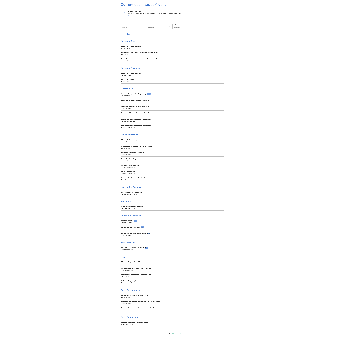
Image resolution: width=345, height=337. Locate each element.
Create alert (132, 16)
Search (124, 25)
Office (175, 25)
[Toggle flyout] (169, 26)
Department (151, 25)
